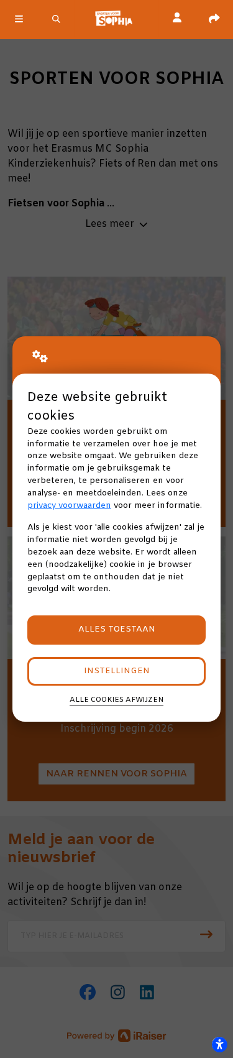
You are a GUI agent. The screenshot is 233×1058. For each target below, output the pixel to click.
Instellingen (117, 671)
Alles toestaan (116, 629)
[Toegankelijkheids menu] (219, 1044)
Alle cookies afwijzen (116, 700)
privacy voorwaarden (69, 505)
